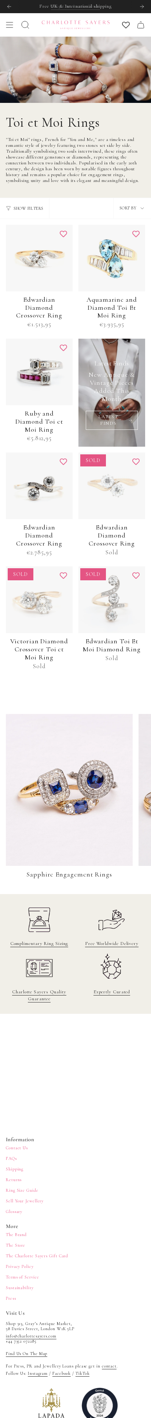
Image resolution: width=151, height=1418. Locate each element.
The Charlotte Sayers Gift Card (37, 1255)
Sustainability (20, 1287)
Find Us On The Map (26, 1353)
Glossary (14, 1211)
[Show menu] (9, 24)
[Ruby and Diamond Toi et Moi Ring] (39, 372)
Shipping (14, 1169)
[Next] (142, 6)
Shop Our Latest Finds (75, 6)
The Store (15, 1245)
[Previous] (9, 6)
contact (109, 1366)
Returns (14, 1179)
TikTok (82, 1373)
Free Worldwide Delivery (112, 943)
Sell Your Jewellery (25, 1200)
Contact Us (17, 1147)
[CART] (140, 24)
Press (11, 1298)
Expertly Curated (111, 992)
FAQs (11, 1158)
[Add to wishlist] (63, 234)
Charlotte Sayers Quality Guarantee (39, 995)
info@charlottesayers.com (31, 1336)
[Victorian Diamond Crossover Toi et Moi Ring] (39, 599)
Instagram (38, 1373)
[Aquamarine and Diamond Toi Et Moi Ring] (111, 258)
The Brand (16, 1234)
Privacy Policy (20, 1266)
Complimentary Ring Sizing (39, 943)
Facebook (61, 1373)
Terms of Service (22, 1277)
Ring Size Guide (22, 1190)
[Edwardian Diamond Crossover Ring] (39, 258)
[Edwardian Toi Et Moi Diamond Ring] (111, 599)
